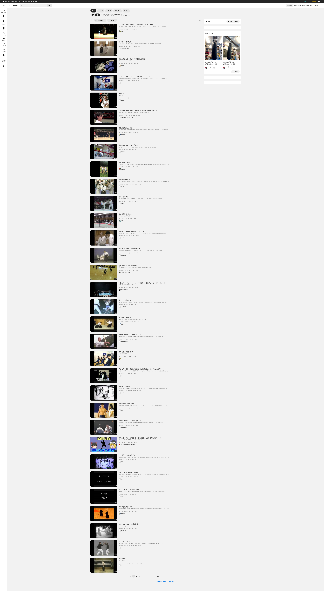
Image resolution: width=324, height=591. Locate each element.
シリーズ (108, 10)
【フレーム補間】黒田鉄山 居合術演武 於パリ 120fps (136, 24)
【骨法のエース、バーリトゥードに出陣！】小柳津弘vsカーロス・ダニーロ (142, 283)
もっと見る (235, 71)
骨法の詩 (121, 93)
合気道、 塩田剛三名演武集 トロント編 (131, 231)
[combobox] (33, 5)
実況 (26, 1)
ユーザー (126, 10)
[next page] (161, 576)
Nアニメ (30, 1)
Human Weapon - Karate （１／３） (130, 421)
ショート (100, 10)
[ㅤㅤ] (120, 359)
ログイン (305, 1)
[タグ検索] (97, 15)
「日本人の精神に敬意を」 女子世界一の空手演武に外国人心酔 (138, 111)
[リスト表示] (196, 20)
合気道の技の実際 (124, 162)
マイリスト (117, 10)
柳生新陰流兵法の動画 (125, 128)
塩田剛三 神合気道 (125, 42)
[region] (3, 299)
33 (158, 576)
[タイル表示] (199, 20)
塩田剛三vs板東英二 (125, 179)
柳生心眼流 (122, 558)
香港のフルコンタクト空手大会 (128, 145)
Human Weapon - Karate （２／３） (130, 334)
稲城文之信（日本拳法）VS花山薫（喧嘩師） (132, 59)
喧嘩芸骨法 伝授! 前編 (126, 403)
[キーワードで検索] (92, 15)
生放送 (12, 1)
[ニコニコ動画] (12, 5)
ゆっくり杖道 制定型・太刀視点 (129, 472)
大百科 (22, 1)
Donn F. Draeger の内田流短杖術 (129, 524)
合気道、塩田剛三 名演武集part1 (129, 248)
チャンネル (17, 1)
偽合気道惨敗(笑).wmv (126, 214)
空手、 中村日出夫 (125, 300)
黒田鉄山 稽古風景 (125, 317)
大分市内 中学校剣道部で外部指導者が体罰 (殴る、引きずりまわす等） (140, 369)
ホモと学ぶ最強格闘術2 (126, 352)
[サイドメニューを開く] (3, 5)
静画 (9, 1)
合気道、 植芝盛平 (125, 386)
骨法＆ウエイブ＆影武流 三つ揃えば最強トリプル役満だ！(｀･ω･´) (140, 438)
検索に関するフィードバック (167, 581)
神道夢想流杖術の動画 (125, 507)
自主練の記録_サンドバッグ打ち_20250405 (213, 63)
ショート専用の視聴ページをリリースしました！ (307, 5)
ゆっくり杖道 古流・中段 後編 (129, 489)
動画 (6, 1)
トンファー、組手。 (125, 541)
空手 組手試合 (124, 197)
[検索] (49, 5)
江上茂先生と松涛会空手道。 (127, 455)
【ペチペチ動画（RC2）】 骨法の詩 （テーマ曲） (135, 76)
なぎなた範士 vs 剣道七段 (128, 266)
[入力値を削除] (45, 5)
